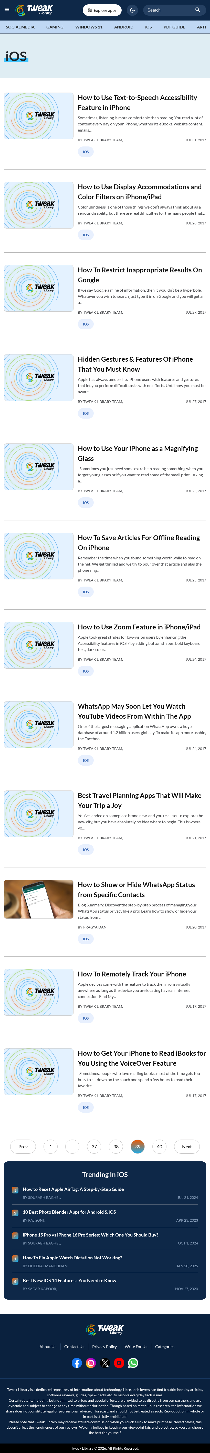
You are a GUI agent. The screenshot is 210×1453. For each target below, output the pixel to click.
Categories (164, 1346)
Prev (23, 1146)
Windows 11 (88, 26)
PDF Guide (174, 26)
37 (94, 1146)
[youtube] (119, 1362)
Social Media (20, 26)
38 (116, 1146)
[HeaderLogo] (34, 10)
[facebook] (77, 1362)
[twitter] (105, 1362)
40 (159, 1146)
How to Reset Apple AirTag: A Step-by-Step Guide (73, 1189)
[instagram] (91, 1362)
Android (123, 26)
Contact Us (74, 1346)
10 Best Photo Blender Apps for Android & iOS (69, 1212)
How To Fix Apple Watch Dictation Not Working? (72, 1257)
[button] (132, 10)
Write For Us (136, 1346)
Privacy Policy (104, 1346)
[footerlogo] (105, 1330)
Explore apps (105, 10)
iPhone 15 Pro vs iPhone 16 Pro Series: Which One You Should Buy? (91, 1235)
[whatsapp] (133, 1362)
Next (187, 1146)
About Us (47, 1346)
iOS (148, 26)
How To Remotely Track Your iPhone (132, 974)
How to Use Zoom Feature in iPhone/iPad (139, 627)
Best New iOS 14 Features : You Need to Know (69, 1280)
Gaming (55, 26)
